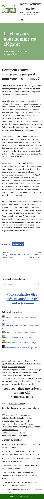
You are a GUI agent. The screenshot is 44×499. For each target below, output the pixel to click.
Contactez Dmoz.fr (9, 361)
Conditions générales (16, 366)
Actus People (13, 364)
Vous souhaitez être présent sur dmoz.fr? (22, 298)
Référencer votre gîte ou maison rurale (16, 415)
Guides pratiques (25, 364)
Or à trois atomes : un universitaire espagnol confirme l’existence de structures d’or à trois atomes (19, 475)
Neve (12, 496)
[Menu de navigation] (22, 20)
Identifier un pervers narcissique (14, 435)
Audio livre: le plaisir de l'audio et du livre (17, 418)
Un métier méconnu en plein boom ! (15, 421)
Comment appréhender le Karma (14, 432)
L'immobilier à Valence (10, 430)
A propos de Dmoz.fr (25, 361)
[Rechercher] (39, 284)
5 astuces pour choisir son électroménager (18, 424)
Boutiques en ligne (10, 54)
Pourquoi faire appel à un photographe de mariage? (21, 427)
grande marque (18, 244)
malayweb (10, 51)
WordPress (29, 496)
